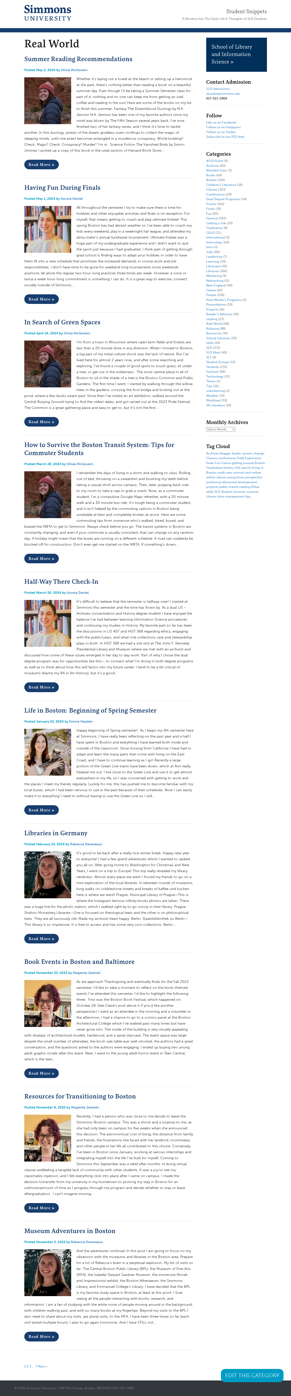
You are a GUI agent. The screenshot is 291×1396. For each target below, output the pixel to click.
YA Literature (215, 405)
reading (212, 319)
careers (247, 453)
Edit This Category (252, 1375)
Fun (209, 214)
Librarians (213, 266)
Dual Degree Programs (223, 199)
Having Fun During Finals (62, 187)
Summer (212, 372)
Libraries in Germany (56, 833)
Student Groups (217, 362)
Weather (212, 396)
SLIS (209, 348)
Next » (43, 1366)
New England (216, 285)
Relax (255, 487)
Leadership (214, 257)
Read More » (42, 164)
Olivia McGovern (74, 70)
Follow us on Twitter (221, 132)
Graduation (214, 228)
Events (211, 204)
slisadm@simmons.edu (223, 94)
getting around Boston (248, 463)
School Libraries (218, 338)
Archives (212, 166)
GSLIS (210, 233)
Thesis (211, 381)
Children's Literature (221, 185)
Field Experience (249, 458)
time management (231, 496)
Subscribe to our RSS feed (225, 137)
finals (210, 463)
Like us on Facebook (221, 122)
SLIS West (213, 352)
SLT (208, 357)
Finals (210, 209)
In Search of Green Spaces (62, 322)
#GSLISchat (214, 161)
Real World (214, 324)
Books (210, 175)
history (229, 468)
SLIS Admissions (218, 89)
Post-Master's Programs (224, 300)
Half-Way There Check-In (61, 581)
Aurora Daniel (72, 199)
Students (212, 367)
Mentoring (214, 276)
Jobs (209, 252)
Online (211, 290)
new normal (235, 472)
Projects (212, 309)
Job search (243, 468)
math (221, 472)
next (248, 472)
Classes (211, 189)
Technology (214, 376)
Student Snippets (246, 11)
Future (226, 463)
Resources (214, 333)
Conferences (215, 194)
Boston (211, 180)
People (211, 295)
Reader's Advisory (219, 314)
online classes (216, 477)
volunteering (215, 391)
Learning (212, 261)
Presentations (216, 304)
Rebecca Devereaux (86, 844)
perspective (253, 477)
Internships (214, 242)
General (212, 218)
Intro (209, 247)
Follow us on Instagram (223, 127)
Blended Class (216, 170)
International (215, 237)
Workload (213, 400)
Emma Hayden (81, 721)
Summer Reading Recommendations (78, 59)
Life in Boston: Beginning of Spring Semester (90, 710)
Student (226, 492)
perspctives (236, 477)
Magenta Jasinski (87, 973)
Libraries (212, 271)
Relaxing (212, 329)
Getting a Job (216, 223)
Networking (214, 281)
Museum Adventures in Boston (69, 1231)
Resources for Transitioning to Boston (80, 1096)
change (259, 453)
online (256, 472)
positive (212, 482)
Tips (209, 386)
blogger (225, 453)
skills (209, 343)
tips (248, 496)
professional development (238, 482)
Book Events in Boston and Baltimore (79, 962)
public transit (228, 487)
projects (212, 487)
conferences (227, 458)
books (236, 453)
